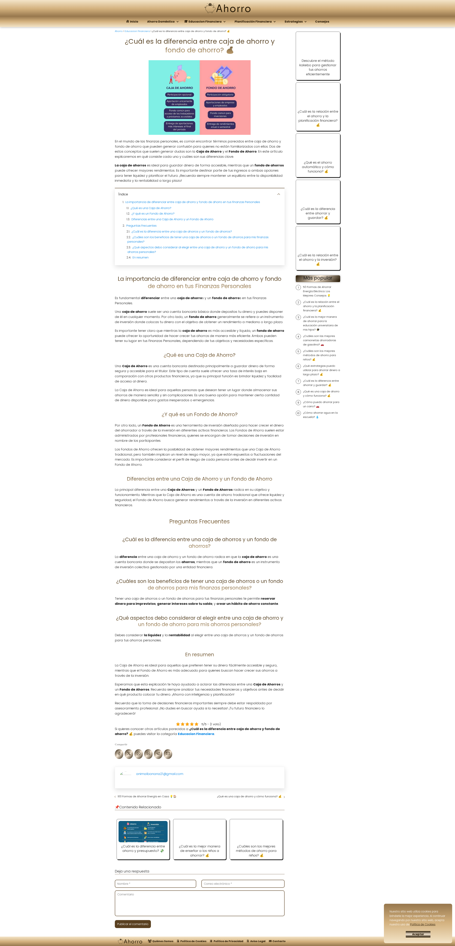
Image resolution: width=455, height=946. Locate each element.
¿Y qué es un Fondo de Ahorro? (153, 214)
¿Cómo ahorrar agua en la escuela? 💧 (320, 415)
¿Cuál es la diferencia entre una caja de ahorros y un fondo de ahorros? (182, 231)
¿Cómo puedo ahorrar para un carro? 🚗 (321, 404)
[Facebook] (119, 754)
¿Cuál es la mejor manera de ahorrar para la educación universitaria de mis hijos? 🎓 (320, 323)
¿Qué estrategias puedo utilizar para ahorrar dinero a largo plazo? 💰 (321, 370)
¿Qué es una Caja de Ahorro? (151, 208)
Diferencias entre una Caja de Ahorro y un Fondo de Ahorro (172, 219)
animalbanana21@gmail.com (159, 774)
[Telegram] (158, 754)
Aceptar (418, 934)
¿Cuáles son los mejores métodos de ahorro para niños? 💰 (319, 355)
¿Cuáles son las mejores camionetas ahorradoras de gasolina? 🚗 (319, 340)
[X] (129, 754)
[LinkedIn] (148, 754)
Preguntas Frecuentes (141, 226)
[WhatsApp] (138, 754)
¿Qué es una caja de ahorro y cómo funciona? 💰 (249, 796)
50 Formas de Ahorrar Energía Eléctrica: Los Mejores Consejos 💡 (317, 291)
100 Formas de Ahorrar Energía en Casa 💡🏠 (147, 796)
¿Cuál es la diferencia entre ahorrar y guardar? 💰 (321, 383)
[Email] (168, 754)
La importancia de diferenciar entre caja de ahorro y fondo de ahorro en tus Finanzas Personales (192, 202)
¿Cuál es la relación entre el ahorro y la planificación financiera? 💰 (321, 306)
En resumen (141, 257)
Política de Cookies (422, 924)
